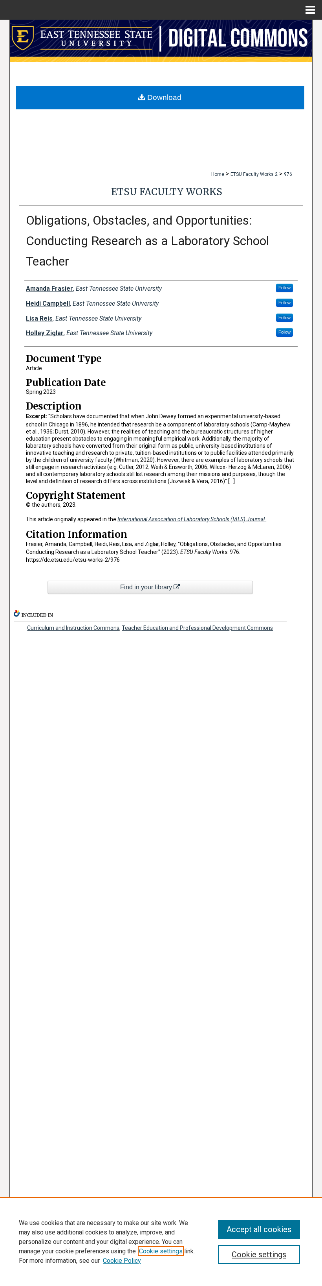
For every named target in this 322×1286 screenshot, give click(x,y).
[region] (161, 1241)
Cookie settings (161, 1251)
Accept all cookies (259, 1229)
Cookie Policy (122, 1260)
